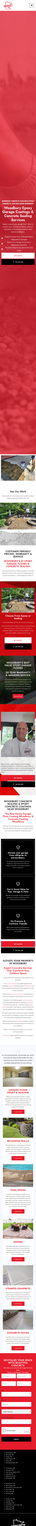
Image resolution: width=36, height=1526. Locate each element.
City (3, 1390)
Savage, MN (9, 1501)
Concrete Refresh (11, 983)
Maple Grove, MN (10, 1476)
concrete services (17, 994)
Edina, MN (8, 1460)
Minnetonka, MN (10, 1483)
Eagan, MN (9, 1456)
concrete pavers (27, 1000)
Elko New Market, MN (12, 1462)
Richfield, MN (9, 1493)
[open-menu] (31, 5)
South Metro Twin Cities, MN (14, 1505)
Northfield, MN (10, 1489)
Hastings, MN (9, 1470)
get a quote (18, 255)
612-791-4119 (19, 262)
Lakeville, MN (9, 1474)
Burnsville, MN (10, 1454)
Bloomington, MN (11, 1452)
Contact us (6, 1035)
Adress (3, 1400)
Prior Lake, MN (10, 1491)
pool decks (29, 1002)
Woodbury (28, 986)
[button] (2, 516)
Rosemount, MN (10, 1499)
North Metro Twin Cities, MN (14, 1487)
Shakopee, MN (10, 1503)
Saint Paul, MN (10, 1507)
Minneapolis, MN (10, 1478)
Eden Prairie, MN (10, 1458)
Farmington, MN (10, 1468)
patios (11, 986)
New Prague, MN (10, 1485)
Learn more (18, 1112)
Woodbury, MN (10, 1509)
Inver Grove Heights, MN (12, 1472)
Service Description (7, 1417)
